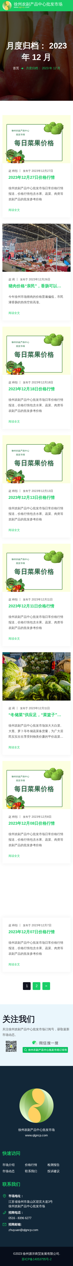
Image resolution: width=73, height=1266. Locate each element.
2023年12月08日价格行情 (32, 823)
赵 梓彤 (13, 170)
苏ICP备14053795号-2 (37, 1259)
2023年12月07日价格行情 (32, 932)
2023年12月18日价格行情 (32, 389)
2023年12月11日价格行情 (31, 606)
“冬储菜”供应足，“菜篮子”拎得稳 (36, 714)
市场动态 (8, 1171)
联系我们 (31, 1171)
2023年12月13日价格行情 (32, 497)
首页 (16, 68)
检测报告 (53, 1164)
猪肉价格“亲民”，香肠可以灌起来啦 (36, 286)
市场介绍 (8, 1164)
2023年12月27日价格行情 (32, 177)
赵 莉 (12, 279)
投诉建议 (53, 1171)
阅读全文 (14, 209)
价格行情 (31, 1164)
